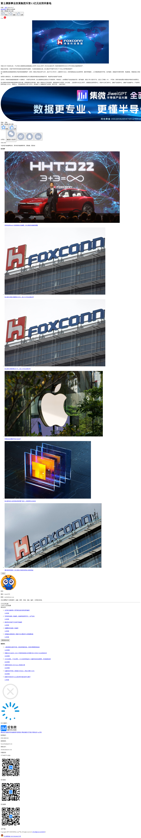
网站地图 (24, 732)
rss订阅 (40, 732)
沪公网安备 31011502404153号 (12, 836)
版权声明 (8, 732)
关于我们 (29, 732)
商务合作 (34, 732)
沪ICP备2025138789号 (38, 832)
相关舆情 (3, 9)
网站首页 (3, 732)
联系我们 (19, 732)
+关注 (3, 573)
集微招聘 (13, 732)
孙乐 (6, 7)
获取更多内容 (5, 640)
